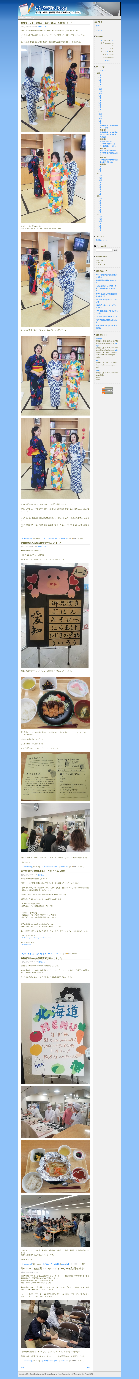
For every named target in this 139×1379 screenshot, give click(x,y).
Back (22, 1368)
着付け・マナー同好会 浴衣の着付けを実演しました (109, 153)
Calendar (99, 36)
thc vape (99, 339)
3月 (100, 80)
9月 (100, 75)
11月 (100, 91)
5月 (100, 105)
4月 (100, 107)
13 (107, 51)
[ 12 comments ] (26, 867)
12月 (100, 89)
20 (107, 54)
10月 (100, 94)
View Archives (101, 71)
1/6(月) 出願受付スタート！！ (106, 317)
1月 (100, 84)
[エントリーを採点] (71, 538)
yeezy (97, 371)
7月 (100, 100)
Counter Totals (102, 257)
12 (105, 51)
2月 (100, 82)
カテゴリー (100, 236)
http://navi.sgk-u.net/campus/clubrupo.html (36, 938)
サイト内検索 (101, 246)
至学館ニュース (42, 27)
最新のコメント (102, 335)
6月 (100, 78)
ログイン (99, 30)
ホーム (98, 26)
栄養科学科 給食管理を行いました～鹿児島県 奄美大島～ (109, 134)
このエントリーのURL (50, 538)
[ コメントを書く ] (27, 954)
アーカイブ (100, 67)
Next (88, 1368)
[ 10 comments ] (26, 538)
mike (116, 350)
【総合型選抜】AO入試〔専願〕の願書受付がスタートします (106, 288)
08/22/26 (107, 60)
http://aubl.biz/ (26, 945)
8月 (100, 98)
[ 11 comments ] (26, 1264)
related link (64, 538)
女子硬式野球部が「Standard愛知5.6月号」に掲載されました (108, 143)
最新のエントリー (102, 271)
